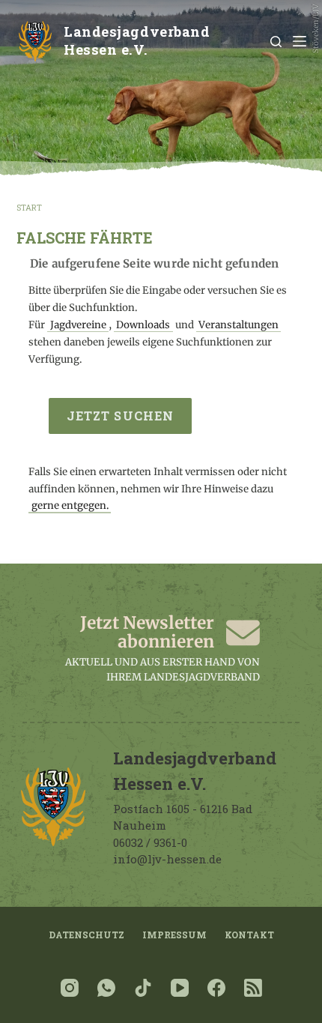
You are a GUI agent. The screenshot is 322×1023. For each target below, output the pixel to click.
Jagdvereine (78, 325)
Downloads (143, 325)
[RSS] (253, 988)
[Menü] (299, 41)
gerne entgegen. (70, 506)
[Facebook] (216, 988)
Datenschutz (86, 935)
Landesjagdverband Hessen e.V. (137, 40)
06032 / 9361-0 (150, 842)
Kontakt (249, 935)
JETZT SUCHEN (120, 415)
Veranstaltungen (238, 325)
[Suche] (276, 41)
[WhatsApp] (106, 988)
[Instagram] (70, 988)
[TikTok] (143, 988)
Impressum (174, 935)
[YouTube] (180, 988)
